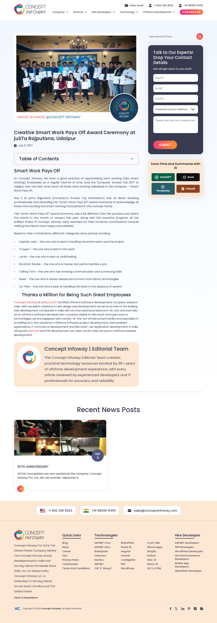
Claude (190, 188)
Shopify (151, 551)
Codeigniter (128, 560)
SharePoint (127, 543)
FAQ (64, 555)
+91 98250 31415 (193, 5)
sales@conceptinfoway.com (155, 510)
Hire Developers (101, 12)
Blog (65, 543)
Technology (127, 12)
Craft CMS (153, 543)
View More (60, 456)
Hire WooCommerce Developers (187, 557)
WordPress (127, 568)
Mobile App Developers (182, 565)
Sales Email (136, 5)
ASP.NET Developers (187, 543)
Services (78, 12)
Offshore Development (157, 12)
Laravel (125, 555)
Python (151, 555)
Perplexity (163, 190)
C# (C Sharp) (102, 568)
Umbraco (100, 555)
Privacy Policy (70, 560)
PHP (123, 564)
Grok (190, 177)
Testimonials (70, 564)
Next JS (151, 560)
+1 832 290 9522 (163, 5)
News (65, 547)
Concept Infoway (26, 302)
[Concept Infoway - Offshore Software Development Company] (30, 9)
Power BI (126, 547)
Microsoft (49, 302)
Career (66, 551)
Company (58, 12)
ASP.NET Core (102, 543)
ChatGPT (165, 177)
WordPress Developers (189, 551)
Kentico (99, 560)
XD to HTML (154, 568)
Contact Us (191, 12)
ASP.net (33, 331)
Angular (126, 551)
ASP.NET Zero (102, 547)
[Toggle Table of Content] (76, 159)
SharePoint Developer (188, 571)
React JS (152, 564)
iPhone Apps (155, 547)
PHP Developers (184, 547)
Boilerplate (101, 551)
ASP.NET (99, 564)
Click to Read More (26, 597)
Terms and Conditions (76, 568)
